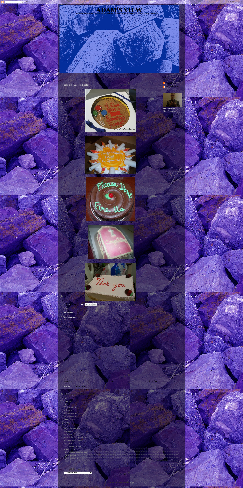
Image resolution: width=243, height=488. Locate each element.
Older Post (153, 381)
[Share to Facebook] (93, 304)
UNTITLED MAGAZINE (69, 419)
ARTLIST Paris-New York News (72, 447)
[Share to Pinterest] (96, 304)
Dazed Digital (68, 410)
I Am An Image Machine (70, 407)
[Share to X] (91, 304)
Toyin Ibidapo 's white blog (71, 456)
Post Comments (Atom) (79, 386)
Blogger (132, 483)
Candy (65, 398)
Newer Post (68, 381)
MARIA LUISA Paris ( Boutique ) (72, 428)
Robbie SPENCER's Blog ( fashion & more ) (76, 438)
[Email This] (86, 304)
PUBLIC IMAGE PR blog (70, 450)
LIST (65, 425)
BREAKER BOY (67, 432)
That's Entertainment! (172, 87)
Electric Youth (68, 401)
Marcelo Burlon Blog (70, 416)
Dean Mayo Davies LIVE (70, 413)
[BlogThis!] (89, 304)
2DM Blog (66, 422)
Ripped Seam (68, 435)
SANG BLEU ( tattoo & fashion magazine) (75, 453)
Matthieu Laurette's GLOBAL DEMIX (74, 441)
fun (69, 308)
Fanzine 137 (67, 404)
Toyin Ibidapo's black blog (71, 459)
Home (111, 381)
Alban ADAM (169, 83)
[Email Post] (82, 304)
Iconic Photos (68, 444)
